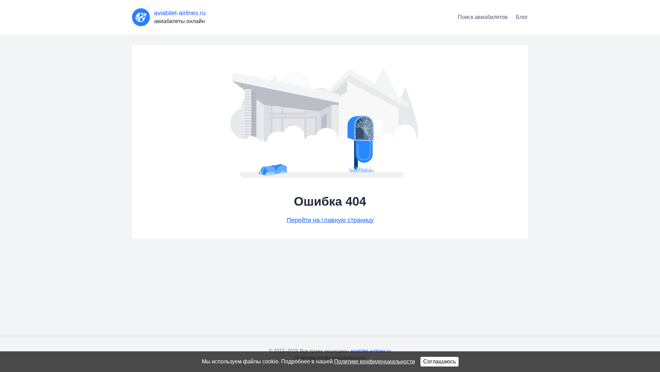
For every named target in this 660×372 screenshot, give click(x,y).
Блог (522, 17)
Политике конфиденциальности (374, 361)
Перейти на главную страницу (330, 220)
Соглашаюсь (439, 361)
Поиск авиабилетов (483, 17)
